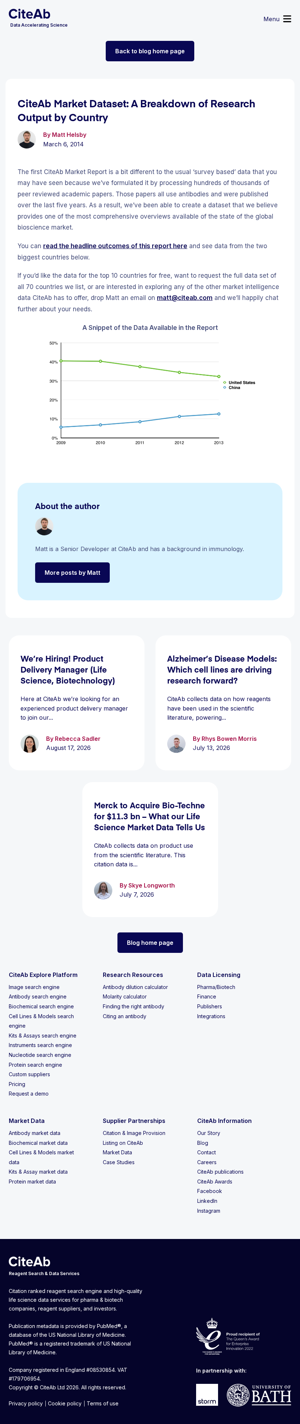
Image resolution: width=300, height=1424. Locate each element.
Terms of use (103, 1403)
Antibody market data (34, 1133)
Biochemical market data (38, 1143)
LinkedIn (207, 1201)
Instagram (208, 1211)
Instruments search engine (40, 1045)
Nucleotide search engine (40, 1055)
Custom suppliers (29, 1074)
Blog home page (150, 942)
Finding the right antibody (133, 1006)
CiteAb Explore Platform (43, 974)
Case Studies (119, 1162)
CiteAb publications (220, 1172)
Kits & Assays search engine (42, 1035)
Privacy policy (26, 1403)
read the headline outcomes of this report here (115, 246)
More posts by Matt (72, 572)
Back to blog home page (150, 51)
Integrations (211, 1016)
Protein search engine (35, 1065)
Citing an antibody (124, 1016)
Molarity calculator (125, 996)
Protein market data (32, 1181)
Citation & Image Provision (134, 1133)
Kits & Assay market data (38, 1172)
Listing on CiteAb (123, 1143)
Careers (207, 1162)
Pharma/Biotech (216, 987)
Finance (206, 996)
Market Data (117, 1152)
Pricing (17, 1084)
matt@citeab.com (185, 297)
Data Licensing (218, 974)
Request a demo (29, 1093)
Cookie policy (65, 1403)
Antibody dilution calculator (135, 987)
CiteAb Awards (214, 1181)
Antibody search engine (38, 996)
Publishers (209, 1006)
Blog (202, 1143)
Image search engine (34, 987)
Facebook (209, 1191)
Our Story (208, 1133)
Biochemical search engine (41, 1006)
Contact (206, 1152)
